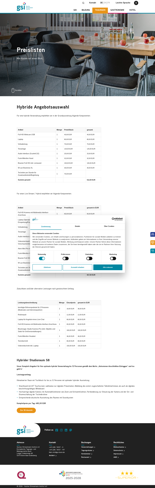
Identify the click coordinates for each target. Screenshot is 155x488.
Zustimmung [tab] (46, 226)
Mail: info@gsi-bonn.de (57, 452)
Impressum (118, 454)
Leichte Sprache (123, 3)
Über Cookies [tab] (109, 226)
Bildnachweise (119, 447)
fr (108, 3)
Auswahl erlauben (77, 267)
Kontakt (92, 3)
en (105, 3)
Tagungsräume (86, 450)
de (101, 3)
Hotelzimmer (85, 454)
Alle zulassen (108, 267)
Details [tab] (77, 226)
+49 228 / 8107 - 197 (57, 450)
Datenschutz (118, 450)
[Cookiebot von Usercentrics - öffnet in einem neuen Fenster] (113, 219)
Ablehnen (47, 267)
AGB (115, 457)
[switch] (66, 258)
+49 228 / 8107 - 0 (56, 447)
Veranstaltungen (87, 447)
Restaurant (85, 457)
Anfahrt (52, 455)
